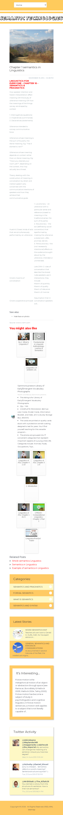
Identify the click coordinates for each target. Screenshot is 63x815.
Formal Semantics (23, 593)
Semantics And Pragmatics (28, 587)
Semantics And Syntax (25, 605)
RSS (46, 807)
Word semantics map (36, 630)
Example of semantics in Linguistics (30, 568)
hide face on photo (21, 316)
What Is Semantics (23, 599)
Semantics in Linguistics (24, 564)
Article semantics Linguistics (26, 561)
